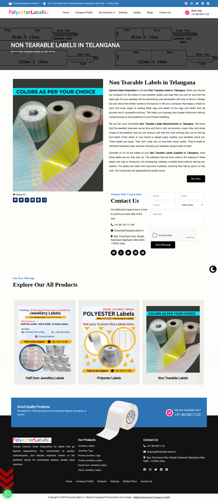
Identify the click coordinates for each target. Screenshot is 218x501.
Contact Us (165, 12)
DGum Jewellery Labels (89, 470)
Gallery (137, 12)
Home (66, 12)
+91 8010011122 (200, 14)
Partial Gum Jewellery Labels (92, 465)
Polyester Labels (47, 378)
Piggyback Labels (175, 378)
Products (102, 481)
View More (47, 350)
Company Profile (84, 12)
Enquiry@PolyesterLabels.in (26, 3)
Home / (15, 51)
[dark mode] (213, 269)
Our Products (105, 12)
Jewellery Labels (86, 446)
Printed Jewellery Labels (90, 460)
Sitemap (123, 12)
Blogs (150, 12)
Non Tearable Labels (111, 378)
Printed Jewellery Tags (89, 455)
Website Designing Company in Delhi (151, 497)
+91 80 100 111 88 (124, 224)
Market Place (130, 481)
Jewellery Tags (85, 450)
